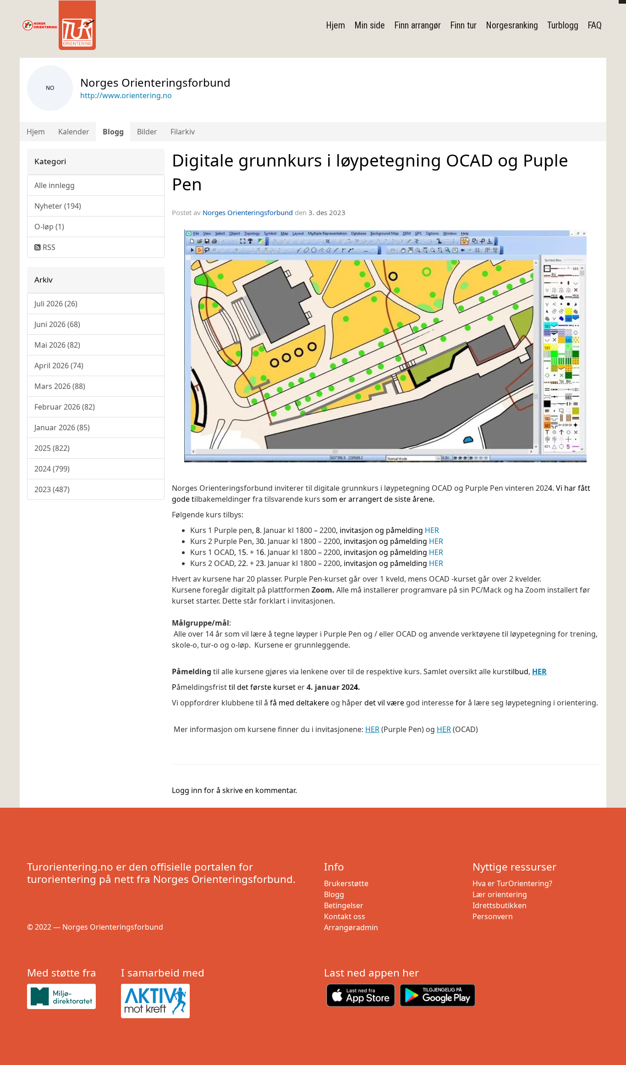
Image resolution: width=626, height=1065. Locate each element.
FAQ (595, 25)
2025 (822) (52, 448)
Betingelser (343, 905)
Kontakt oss (344, 916)
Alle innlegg (54, 185)
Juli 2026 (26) (55, 304)
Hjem (335, 25)
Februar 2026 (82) (64, 407)
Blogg (113, 132)
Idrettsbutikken (499, 905)
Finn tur (463, 25)
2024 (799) (52, 469)
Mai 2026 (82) (57, 345)
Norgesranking (512, 25)
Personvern (492, 916)
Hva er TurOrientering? (512, 883)
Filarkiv (182, 132)
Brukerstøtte (346, 883)
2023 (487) (52, 489)
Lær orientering (499, 894)
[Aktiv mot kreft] (164, 1001)
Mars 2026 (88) (59, 386)
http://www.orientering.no (126, 95)
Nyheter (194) (57, 206)
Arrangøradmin (351, 927)
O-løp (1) (49, 227)
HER (433, 530)
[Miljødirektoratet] (70, 996)
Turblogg (562, 25)
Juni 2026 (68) (57, 324)
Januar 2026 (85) (62, 427)
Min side (369, 25)
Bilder (147, 132)
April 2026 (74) (58, 366)
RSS (48, 247)
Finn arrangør (417, 25)
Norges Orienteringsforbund (248, 212)
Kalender (73, 132)
